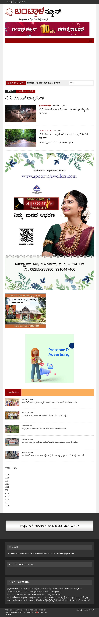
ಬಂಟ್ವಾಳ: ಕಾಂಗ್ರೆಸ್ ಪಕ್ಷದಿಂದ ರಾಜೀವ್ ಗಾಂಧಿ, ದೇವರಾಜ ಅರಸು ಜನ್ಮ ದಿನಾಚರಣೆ (50, 442)
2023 (7, 484)
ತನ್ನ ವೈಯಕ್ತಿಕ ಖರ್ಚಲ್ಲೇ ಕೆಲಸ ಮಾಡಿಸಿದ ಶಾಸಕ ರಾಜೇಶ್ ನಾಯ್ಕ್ (44, 429)
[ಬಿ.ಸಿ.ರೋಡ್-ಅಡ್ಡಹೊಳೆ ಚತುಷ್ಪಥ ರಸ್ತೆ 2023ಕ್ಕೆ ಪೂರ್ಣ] (20, 145)
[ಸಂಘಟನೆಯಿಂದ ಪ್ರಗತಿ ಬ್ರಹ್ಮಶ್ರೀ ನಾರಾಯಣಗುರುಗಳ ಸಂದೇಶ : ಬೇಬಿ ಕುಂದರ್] (12, 404)
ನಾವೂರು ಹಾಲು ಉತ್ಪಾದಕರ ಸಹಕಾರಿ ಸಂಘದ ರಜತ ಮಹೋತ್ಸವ (44, 415)
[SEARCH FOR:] (81, 83)
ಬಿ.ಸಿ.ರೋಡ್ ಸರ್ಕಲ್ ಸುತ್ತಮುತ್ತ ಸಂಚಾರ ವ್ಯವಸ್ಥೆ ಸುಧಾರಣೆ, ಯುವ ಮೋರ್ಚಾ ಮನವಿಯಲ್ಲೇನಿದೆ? (50, 588)
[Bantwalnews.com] (49, 13)
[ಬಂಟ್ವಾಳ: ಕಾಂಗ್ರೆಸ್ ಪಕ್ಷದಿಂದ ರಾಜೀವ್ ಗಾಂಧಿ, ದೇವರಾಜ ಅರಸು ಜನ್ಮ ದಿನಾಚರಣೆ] (12, 444)
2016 (7, 505)
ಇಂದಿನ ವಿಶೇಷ (43, 106)
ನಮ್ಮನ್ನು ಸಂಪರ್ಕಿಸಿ (20, 2)
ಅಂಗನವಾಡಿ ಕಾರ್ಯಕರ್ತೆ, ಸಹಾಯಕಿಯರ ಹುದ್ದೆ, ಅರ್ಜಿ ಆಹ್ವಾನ (40, 594)
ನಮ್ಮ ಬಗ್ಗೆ (9, 2)
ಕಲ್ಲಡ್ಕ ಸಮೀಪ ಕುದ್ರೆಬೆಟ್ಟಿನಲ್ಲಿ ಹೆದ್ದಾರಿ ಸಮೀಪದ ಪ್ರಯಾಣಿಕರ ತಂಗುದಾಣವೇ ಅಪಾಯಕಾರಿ (60, 600)
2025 (7, 477)
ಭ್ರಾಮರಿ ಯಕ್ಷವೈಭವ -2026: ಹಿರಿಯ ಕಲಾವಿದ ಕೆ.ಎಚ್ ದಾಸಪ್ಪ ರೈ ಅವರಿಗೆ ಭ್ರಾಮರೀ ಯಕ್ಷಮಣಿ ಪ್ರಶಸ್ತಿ (55, 597)
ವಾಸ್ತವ (49, 106)
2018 (7, 499)
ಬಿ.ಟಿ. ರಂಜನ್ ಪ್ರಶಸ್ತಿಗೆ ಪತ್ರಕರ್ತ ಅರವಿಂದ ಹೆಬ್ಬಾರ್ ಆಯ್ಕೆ (42, 591)
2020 (7, 493)
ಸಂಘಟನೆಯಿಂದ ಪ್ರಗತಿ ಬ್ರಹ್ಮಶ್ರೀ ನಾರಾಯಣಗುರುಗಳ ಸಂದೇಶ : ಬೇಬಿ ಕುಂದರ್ (49, 402)
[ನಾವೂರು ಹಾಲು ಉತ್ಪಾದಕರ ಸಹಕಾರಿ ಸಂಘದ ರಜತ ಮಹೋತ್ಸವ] (12, 417)
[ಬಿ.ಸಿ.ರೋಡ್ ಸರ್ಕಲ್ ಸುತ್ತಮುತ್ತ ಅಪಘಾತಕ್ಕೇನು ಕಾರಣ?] (20, 120)
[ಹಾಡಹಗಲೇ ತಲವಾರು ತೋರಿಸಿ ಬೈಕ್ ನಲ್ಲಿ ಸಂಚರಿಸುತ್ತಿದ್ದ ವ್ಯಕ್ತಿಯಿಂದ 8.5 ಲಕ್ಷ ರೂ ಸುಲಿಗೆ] (12, 457)
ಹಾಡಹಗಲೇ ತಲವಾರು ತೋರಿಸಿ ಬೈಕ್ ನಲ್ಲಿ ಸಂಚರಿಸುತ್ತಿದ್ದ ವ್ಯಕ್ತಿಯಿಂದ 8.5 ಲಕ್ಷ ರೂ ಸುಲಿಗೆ (53, 455)
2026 (7, 474)
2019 (7, 496)
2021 (7, 490)
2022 (7, 487)
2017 (7, 502)
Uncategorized (45, 130)
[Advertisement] (49, 61)
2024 (7, 480)
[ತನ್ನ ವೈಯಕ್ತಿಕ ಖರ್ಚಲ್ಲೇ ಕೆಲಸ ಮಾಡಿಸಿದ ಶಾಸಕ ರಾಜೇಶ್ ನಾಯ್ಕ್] (12, 431)
